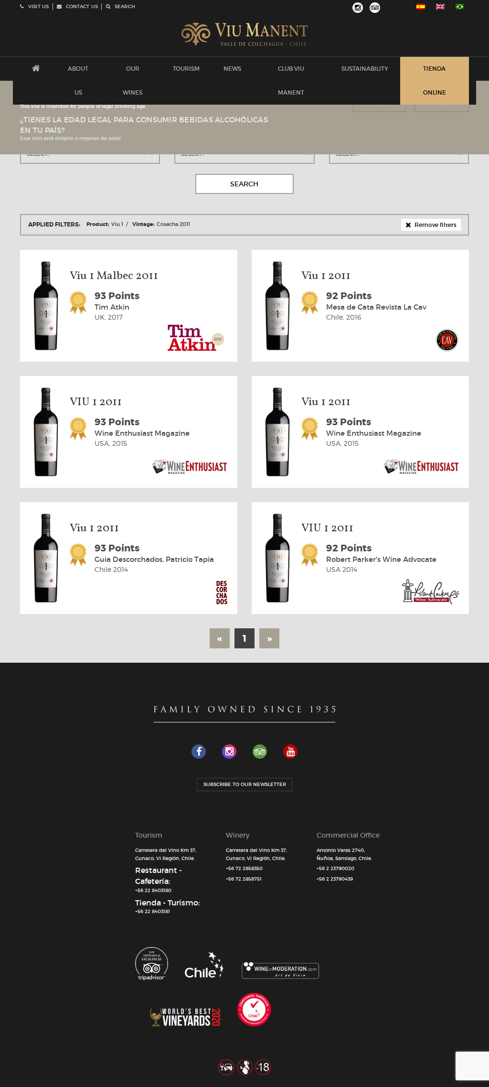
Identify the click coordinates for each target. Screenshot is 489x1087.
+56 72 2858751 (244, 879)
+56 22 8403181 (152, 911)
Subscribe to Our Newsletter (244, 784)
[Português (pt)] (460, 7)
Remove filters (435, 224)
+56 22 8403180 (153, 890)
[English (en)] (440, 7)
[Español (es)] (420, 7)
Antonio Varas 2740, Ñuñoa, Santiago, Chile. (344, 854)
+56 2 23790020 (335, 868)
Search (244, 184)
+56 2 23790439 (335, 879)
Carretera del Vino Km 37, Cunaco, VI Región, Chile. (165, 854)
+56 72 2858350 (244, 868)
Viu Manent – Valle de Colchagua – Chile (244, 34)
